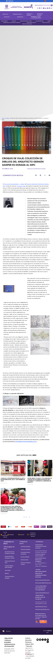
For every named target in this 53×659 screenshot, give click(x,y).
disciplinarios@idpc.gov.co (41, 606)
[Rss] (48, 642)
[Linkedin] (49, 8)
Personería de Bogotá (25, 549)
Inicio (3, 118)
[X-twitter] (41, 8)
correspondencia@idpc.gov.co (42, 592)
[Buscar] (51, 5)
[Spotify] (47, 8)
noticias (7, 118)
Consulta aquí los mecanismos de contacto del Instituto (40, 546)
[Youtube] (43, 8)
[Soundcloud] (45, 8)
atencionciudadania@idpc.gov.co (42, 580)
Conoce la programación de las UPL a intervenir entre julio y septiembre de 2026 (13, 479)
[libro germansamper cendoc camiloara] (8, 202)
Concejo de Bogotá (25, 556)
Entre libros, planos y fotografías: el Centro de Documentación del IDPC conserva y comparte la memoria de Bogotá (40, 480)
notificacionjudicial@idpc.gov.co (42, 609)
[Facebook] (39, 8)
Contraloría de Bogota (25, 546)
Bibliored (7, 573)
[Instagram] (37, 8)
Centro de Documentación (34, 168)
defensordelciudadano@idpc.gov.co (43, 582)
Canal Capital (8, 570)
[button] (35, 175)
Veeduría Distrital (24, 559)
